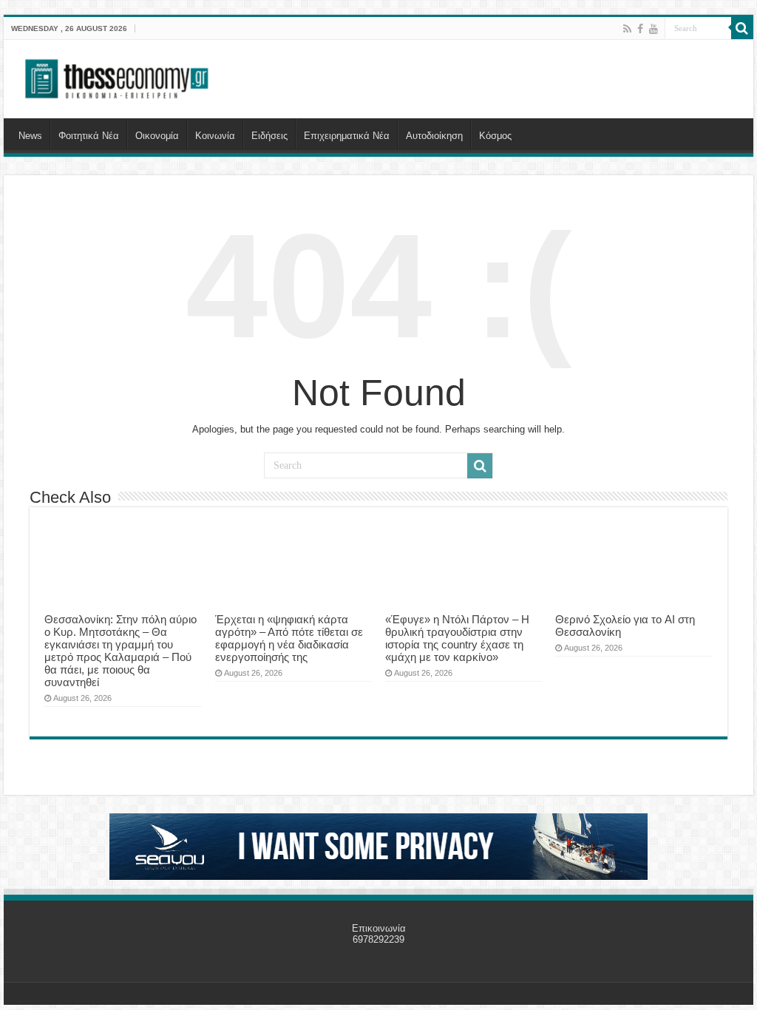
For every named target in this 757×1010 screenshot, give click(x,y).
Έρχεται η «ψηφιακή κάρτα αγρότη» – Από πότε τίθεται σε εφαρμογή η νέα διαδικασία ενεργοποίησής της (289, 638)
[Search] (742, 28)
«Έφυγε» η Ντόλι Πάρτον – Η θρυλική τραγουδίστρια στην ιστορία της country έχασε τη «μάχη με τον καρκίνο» (457, 638)
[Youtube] (653, 29)
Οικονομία (157, 135)
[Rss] (627, 29)
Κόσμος (495, 135)
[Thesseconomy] (118, 76)
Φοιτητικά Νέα (88, 135)
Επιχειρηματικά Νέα (347, 135)
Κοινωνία (215, 135)
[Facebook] (640, 29)
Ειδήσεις (269, 135)
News (30, 135)
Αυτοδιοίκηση (434, 135)
